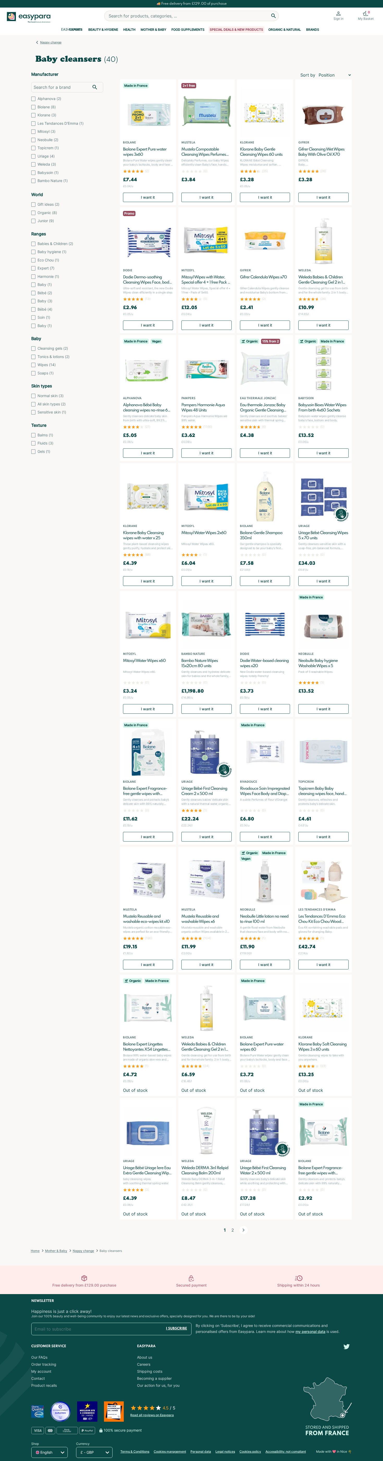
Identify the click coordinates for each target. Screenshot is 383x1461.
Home (35, 1251)
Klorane (47, 115)
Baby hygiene (52, 251)
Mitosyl (46, 131)
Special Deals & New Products (236, 30)
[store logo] (30, 17)
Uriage (46, 156)
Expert (46, 268)
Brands (312, 30)
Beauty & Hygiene (103, 30)
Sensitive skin (52, 412)
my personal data (310, 1331)
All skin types (52, 404)
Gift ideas (48, 204)
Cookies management (170, 1451)
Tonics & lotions (54, 356)
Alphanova (49, 98)
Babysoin (48, 172)
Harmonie (48, 276)
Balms (45, 435)
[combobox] (191, 16)
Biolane (47, 107)
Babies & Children (55, 243)
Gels (44, 451)
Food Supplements (188, 30)
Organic (47, 212)
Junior (46, 220)
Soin (44, 317)
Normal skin (51, 395)
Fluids (45, 443)
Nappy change (50, 42)
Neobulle (48, 139)
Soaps (46, 373)
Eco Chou (48, 260)
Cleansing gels (53, 348)
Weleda (47, 164)
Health (129, 30)
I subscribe (176, 1328)
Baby (45, 284)
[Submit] (273, 16)
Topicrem (48, 148)
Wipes (47, 364)
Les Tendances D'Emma (61, 123)
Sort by (307, 75)
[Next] (243, 1230)
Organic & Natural (284, 30)
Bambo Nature (53, 180)
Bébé (45, 293)
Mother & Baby (153, 30)
